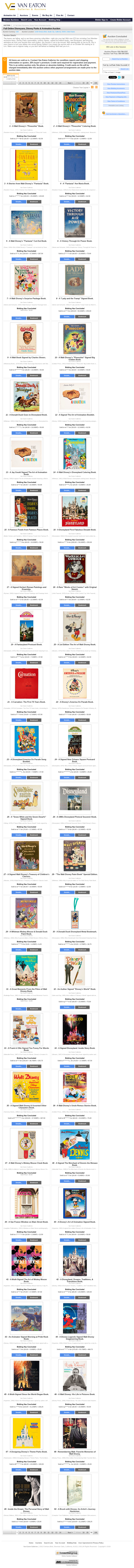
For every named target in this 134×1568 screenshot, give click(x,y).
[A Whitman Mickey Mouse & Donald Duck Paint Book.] (26, 913)
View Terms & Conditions (116, 101)
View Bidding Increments (116, 88)
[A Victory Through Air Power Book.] (74, 222)
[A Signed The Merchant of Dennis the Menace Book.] (74, 1144)
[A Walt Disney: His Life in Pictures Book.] (74, 1375)
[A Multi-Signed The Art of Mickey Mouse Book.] (26, 1260)
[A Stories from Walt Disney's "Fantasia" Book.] (26, 165)
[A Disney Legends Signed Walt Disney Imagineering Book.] (74, 1318)
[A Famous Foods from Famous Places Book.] (26, 511)
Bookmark (34, 144)
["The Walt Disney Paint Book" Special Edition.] (74, 855)
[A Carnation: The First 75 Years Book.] (26, 683)
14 (60, 83)
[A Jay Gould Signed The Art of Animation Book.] (26, 453)
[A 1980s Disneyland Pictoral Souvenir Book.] (74, 798)
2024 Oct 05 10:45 (11, 77)
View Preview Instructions (116, 84)
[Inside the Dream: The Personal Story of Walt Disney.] (26, 1490)
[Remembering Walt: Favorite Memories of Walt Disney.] (74, 1433)
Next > (70, 83)
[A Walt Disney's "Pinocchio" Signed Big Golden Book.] (74, 338)
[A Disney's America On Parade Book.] (74, 683)
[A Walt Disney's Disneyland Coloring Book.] (74, 453)
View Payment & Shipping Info (116, 97)
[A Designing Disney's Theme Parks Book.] (26, 1433)
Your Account (40, 19)
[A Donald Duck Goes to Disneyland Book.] (26, 396)
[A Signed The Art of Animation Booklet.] (74, 396)
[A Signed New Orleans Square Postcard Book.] (74, 740)
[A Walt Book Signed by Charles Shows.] (26, 338)
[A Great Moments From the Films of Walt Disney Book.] (26, 970)
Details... (19, 144)
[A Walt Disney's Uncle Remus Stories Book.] (74, 1087)
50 (91, 83)
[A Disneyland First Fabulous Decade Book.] (74, 511)
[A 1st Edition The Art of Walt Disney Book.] (74, 626)
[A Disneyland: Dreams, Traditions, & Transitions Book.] (74, 1260)
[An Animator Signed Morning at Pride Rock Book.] (26, 1318)
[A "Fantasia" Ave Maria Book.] (74, 165)
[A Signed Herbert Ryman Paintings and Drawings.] (26, 568)
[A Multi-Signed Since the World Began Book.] (26, 1375)
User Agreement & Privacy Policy (91, 1543)
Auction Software (71, 1565)
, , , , (55, 32)
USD (17, 32)
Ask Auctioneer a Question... (116, 114)
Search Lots (26, 19)
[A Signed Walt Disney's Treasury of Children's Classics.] (26, 855)
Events (35, 15)
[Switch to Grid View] (92, 87)
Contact (70, 15)
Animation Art (10, 15)
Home (31, 1543)
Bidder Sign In (101, 19)
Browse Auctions (11, 19)
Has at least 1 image (112, 72)
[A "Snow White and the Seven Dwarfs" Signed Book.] (26, 798)
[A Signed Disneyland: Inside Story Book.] (74, 1029)
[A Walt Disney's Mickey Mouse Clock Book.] (26, 1144)
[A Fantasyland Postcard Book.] (26, 626)
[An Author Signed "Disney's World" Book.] (74, 970)
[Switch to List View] (96, 87)
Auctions (24, 15)
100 (95, 83)
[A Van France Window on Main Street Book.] (26, 1203)
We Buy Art (47, 15)
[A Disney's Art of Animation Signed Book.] (74, 1203)
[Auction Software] (67, 1563)
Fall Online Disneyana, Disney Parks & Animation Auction (33, 25)
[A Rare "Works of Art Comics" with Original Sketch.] (74, 568)
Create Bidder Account (120, 19)
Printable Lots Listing (116, 105)
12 (52, 83)
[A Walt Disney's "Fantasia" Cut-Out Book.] (26, 222)
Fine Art (59, 15)
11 (48, 83)
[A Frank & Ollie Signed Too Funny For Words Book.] (26, 1029)
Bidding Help (54, 19)
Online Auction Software (69, 1556)
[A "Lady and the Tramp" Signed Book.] (74, 279)
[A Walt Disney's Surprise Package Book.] (26, 279)
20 (87, 83)
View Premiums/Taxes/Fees (116, 92)
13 (56, 83)
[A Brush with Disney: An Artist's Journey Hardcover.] (74, 1490)
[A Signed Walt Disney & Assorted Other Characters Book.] (26, 1087)
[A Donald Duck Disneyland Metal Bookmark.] (74, 913)
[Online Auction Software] (67, 1554)
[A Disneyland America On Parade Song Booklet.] (26, 740)
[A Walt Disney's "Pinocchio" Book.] (26, 107)
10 (83, 83)
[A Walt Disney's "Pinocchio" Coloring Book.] (74, 107)
